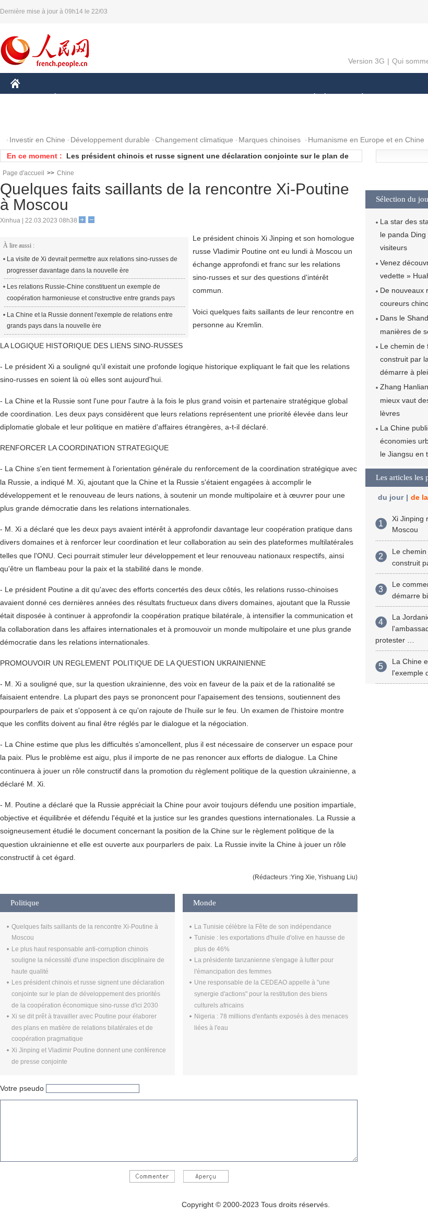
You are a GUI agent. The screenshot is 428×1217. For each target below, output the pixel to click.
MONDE (123, 98)
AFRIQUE (167, 98)
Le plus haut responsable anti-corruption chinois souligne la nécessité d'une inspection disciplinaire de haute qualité (87, 960)
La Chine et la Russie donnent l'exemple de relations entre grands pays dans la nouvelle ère (90, 320)
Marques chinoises (270, 140)
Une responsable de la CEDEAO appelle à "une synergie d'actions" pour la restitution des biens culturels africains (262, 994)
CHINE (29, 98)
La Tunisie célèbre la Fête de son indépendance (262, 926)
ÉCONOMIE (74, 98)
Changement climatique (194, 140)
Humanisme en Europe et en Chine (366, 140)
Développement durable (110, 140)
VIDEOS (120, 119)
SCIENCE (214, 98)
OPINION (33, 119)
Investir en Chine (37, 140)
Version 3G (366, 61)
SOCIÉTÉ (309, 98)
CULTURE (262, 98)
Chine (65, 173)
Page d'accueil (23, 173)
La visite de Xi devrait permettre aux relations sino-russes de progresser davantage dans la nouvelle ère (92, 264)
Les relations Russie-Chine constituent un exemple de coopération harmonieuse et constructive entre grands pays (91, 292)
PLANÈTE (357, 98)
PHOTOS (77, 119)
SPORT (399, 98)
